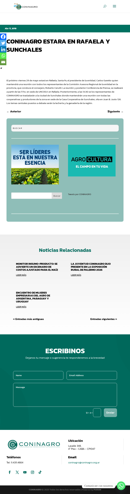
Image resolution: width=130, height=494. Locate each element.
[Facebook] (3, 36)
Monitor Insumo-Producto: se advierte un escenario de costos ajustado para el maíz (37, 267)
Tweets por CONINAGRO (79, 194)
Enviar (110, 412)
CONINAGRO (35, 489)
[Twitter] (3, 43)
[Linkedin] (3, 49)
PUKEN (97, 489)
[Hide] (1, 68)
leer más (21, 275)
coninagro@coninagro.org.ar (84, 462)
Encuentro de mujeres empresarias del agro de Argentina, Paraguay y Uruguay (33, 297)
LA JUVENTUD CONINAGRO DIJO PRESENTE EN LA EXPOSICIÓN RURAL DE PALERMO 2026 (91, 267)
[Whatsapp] (3, 56)
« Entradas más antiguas (28, 319)
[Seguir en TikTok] (40, 472)
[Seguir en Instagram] (32, 472)
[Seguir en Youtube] (25, 472)
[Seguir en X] (17, 472)
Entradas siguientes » (103, 319)
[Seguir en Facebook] (9, 472)
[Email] (3, 62)
